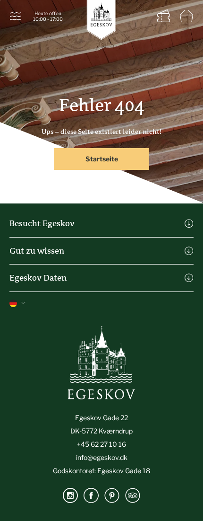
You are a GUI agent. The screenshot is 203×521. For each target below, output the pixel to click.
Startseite (101, 159)
